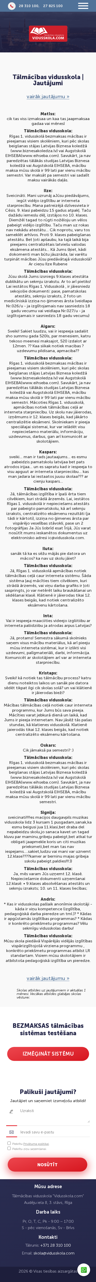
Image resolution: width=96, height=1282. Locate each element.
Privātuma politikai (36, 1143)
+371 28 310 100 (55, 1245)
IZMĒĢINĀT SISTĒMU (48, 1054)
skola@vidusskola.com (54, 1253)
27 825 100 (53, 6)
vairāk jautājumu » (48, 96)
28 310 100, (29, 6)
